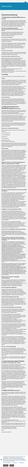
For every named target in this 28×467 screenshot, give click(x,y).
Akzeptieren (6, 465)
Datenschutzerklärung (7, 462)
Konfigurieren (21, 462)
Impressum (15, 462)
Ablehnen (11, 465)
